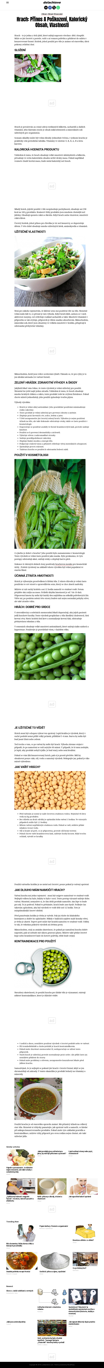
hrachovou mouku (63, 564)
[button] (7, 2)
